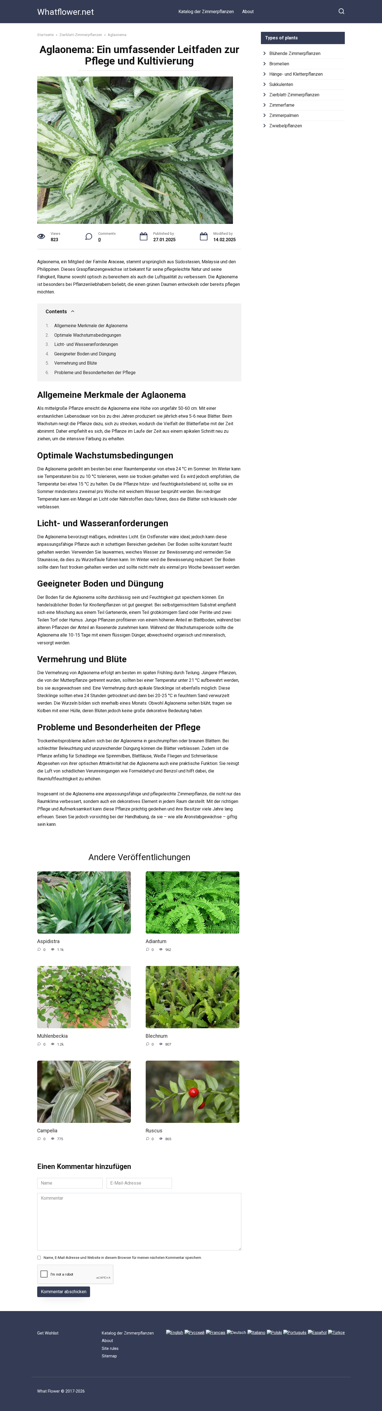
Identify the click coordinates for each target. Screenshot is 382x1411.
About (248, 11)
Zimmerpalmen (284, 115)
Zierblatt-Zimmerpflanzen (294, 94)
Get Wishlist (47, 1333)
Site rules (110, 1348)
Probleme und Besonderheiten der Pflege (95, 372)
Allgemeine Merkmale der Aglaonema (91, 325)
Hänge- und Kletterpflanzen (296, 74)
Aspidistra (48, 941)
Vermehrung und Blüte (75, 363)
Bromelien (279, 63)
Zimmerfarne (281, 105)
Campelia (47, 1130)
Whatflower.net (65, 12)
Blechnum (157, 1036)
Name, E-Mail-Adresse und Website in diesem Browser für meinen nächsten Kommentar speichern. (123, 1257)
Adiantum (156, 941)
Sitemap (109, 1356)
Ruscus (154, 1130)
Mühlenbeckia (52, 1036)
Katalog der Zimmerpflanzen (206, 11)
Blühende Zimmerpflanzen (294, 53)
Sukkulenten (281, 84)
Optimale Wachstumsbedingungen (87, 335)
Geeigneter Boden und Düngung (85, 354)
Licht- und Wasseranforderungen (86, 344)
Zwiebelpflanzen (285, 125)
